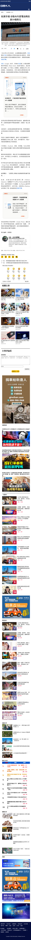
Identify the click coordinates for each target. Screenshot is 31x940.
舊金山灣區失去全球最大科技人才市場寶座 (23, 517)
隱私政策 (20, 923)
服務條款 (14, 923)
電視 (22, 925)
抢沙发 (26, 281)
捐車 (14, 925)
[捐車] (16, 617)
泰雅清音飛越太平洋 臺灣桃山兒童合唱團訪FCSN (23, 528)
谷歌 (28, 53)
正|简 (27, 48)
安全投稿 (26, 923)
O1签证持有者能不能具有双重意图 (23, 683)
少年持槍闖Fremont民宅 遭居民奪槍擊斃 (23, 547)
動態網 (2, 932)
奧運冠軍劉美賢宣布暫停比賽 (23, 587)
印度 (5, 55)
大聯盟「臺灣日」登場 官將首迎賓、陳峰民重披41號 (23, 508)
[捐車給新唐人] (16, 423)
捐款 (10, 925)
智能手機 (3, 59)
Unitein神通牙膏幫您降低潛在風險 (21, 746)
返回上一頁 (15, 371)
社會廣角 (8, 12)
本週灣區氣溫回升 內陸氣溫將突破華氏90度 (23, 577)
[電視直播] (16, 918)
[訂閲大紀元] (16, 867)
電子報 (2, 925)
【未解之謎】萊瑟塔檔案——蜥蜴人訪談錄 (23, 653)
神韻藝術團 (21, 928)
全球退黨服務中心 (17, 930)
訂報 (18, 925)
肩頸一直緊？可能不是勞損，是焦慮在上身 (23, 663)
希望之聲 (10, 930)
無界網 (7, 932)
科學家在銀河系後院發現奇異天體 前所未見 (17, 262)
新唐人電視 (15, 928)
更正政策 (9, 923)
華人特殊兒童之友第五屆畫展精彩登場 (23, 557)
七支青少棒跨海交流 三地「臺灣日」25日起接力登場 (23, 498)
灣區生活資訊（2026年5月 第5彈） (23, 713)
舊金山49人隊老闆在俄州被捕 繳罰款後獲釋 (23, 537)
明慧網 (24, 930)
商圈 (7, 925)
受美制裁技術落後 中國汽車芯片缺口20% (16, 260)
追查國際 (9, 928)
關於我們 (3, 923)
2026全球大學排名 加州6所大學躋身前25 (23, 673)
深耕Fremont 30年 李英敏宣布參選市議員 (23, 693)
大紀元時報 (3, 930)
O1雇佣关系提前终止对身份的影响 (23, 703)
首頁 (2, 12)
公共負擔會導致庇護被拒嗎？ (20, 753)
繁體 (30, 1)
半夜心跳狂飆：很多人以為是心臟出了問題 (23, 643)
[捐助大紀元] (16, 901)
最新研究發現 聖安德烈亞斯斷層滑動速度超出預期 (23, 568)
